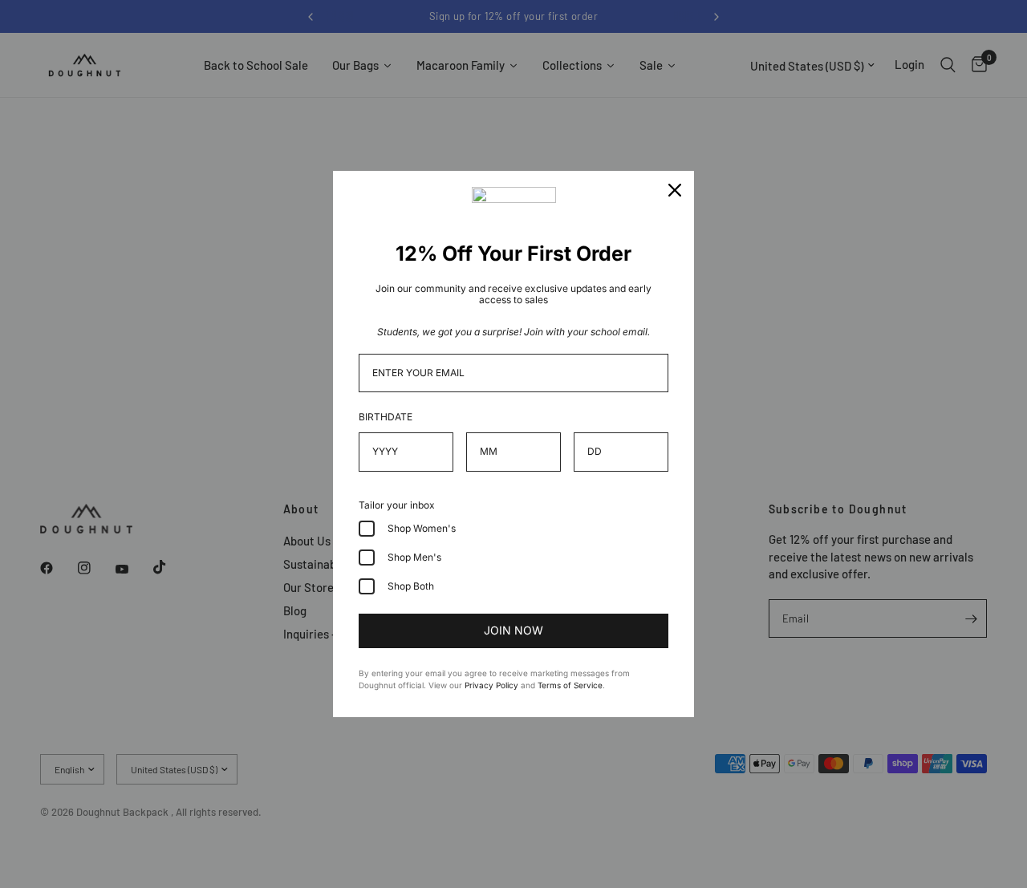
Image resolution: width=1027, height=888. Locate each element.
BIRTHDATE (385, 417)
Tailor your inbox (397, 505)
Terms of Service (570, 685)
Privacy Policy (491, 685)
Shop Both (411, 586)
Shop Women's (422, 528)
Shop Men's (414, 557)
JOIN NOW (513, 630)
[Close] (675, 190)
